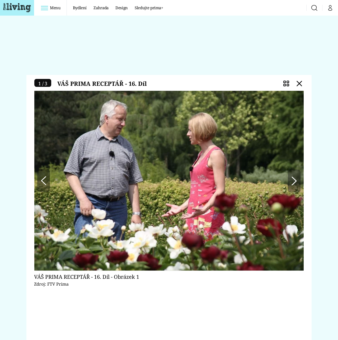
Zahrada (101, 7)
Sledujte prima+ (149, 7)
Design (121, 7)
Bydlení (80, 7)
